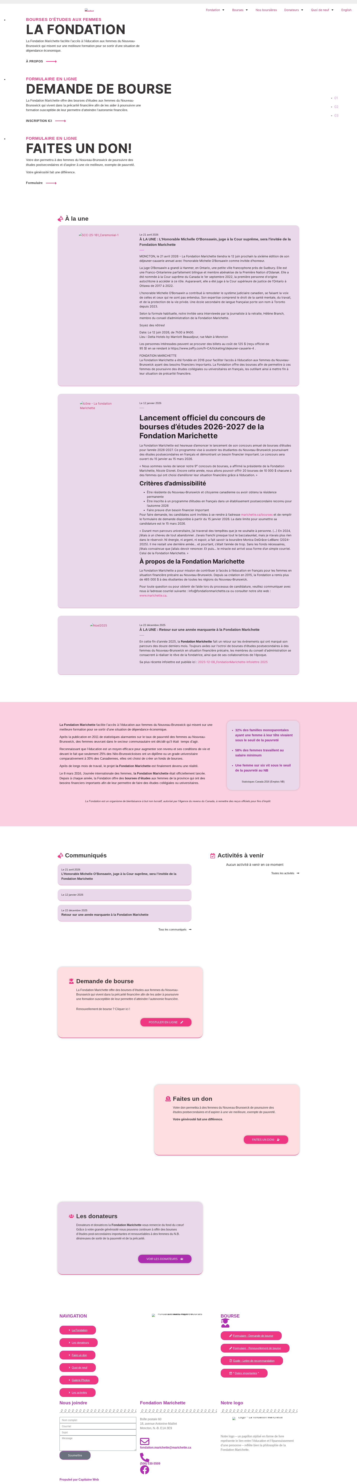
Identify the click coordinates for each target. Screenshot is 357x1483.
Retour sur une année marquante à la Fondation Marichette (104, 914)
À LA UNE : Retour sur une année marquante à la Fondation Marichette (199, 630)
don (183, 1107)
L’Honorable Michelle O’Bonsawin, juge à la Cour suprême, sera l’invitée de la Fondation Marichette (118, 876)
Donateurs (291, 10)
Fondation (213, 10)
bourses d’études (137, 778)
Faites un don (192, 1098)
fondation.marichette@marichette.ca (165, 1447)
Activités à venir (241, 855)
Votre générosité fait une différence (197, 1119)
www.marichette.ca (152, 595)
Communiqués (86, 855)
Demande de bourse (105, 981)
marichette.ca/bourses (257, 514)
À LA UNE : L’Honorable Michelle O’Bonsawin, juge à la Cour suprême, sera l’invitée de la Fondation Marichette (215, 242)
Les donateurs (97, 1216)
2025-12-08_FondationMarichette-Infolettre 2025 (233, 662)
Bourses (237, 10)
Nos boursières (266, 10)
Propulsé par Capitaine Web (79, 1479)
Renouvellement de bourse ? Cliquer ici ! (103, 1009)
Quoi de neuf (320, 10)
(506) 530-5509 (150, 1463)
